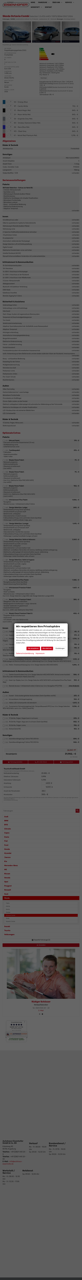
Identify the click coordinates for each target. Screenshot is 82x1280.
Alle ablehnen (47, 648)
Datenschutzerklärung (25, 653)
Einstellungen (60, 648)
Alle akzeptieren (33, 648)
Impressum (40, 653)
